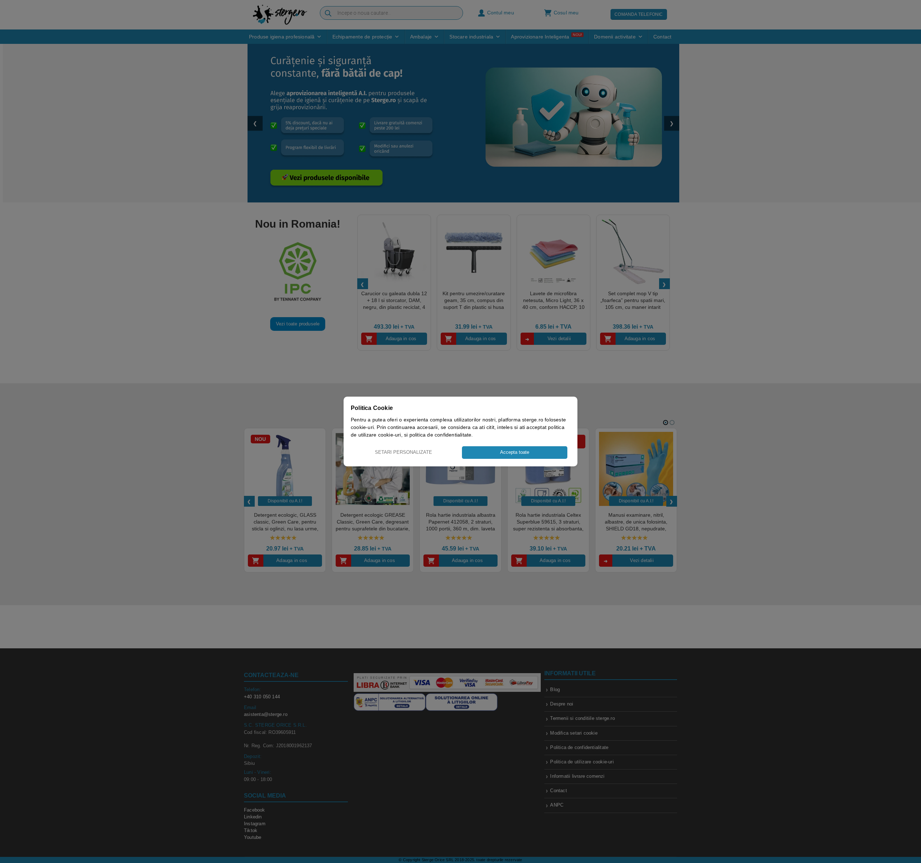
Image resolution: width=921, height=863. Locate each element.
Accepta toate (514, 452)
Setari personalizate (403, 452)
